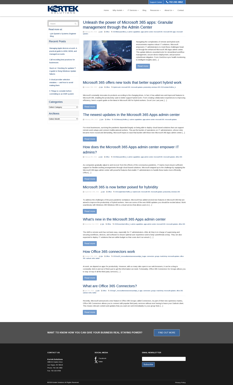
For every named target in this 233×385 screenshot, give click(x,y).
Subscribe (148, 364)
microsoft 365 (158, 32)
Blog (144, 10)
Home (106, 10)
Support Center (156, 2)
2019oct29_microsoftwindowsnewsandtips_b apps (129, 256)
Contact (181, 10)
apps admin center (147, 32)
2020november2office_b (122, 224)
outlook (88, 258)
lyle (101, 32)
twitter (98, 258)
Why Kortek (117, 10)
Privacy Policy (180, 382)
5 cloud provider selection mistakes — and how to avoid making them (61, 82)
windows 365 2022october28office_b (163, 87)
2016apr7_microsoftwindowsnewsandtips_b (124, 291)
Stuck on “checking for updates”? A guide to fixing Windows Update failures (62, 71)
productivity (147, 87)
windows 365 (175, 192)
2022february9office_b (120, 157)
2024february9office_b (120, 32)
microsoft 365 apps (169, 32)
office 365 (179, 157)
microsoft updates (137, 87)
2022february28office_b (121, 119)
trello (93, 258)
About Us (168, 10)
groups (157, 256)
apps (140, 291)
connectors (150, 256)
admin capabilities (134, 32)
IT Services (132, 10)
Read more (143, 66)
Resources (154, 10)
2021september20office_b (123, 192)
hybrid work (117, 87)
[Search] (75, 24)
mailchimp (163, 256)
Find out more (166, 332)
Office (107, 32)
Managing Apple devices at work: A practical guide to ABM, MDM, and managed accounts (63, 51)
